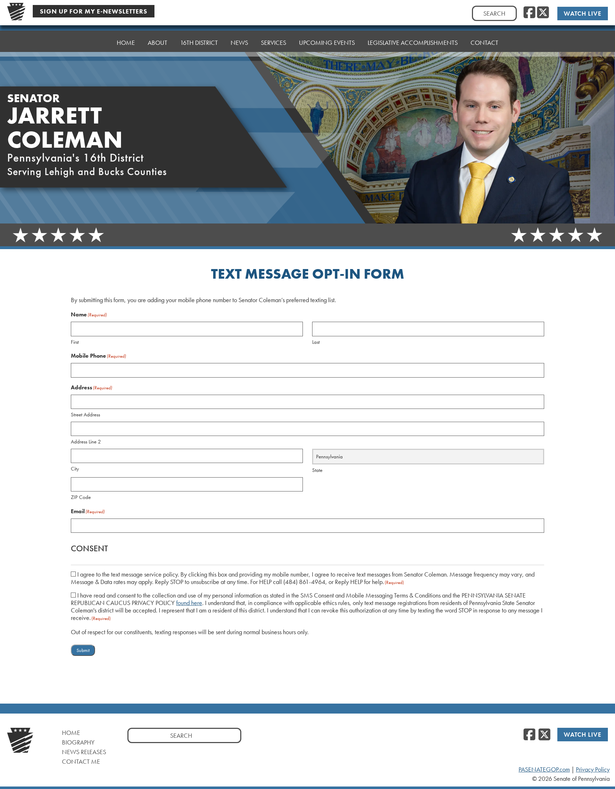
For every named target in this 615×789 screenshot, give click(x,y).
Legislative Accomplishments (413, 42)
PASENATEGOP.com (544, 769)
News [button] (239, 42)
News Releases (84, 752)
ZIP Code (81, 497)
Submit (83, 650)
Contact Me (81, 761)
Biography (78, 742)
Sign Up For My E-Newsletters (93, 11)
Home (126, 42)
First (75, 342)
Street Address (85, 414)
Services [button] (273, 42)
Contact (484, 42)
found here (189, 603)
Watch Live (582, 13)
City (75, 468)
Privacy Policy (593, 769)
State (317, 470)
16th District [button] (199, 42)
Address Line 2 (86, 441)
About (157, 42)
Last (316, 342)
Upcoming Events (327, 42)
